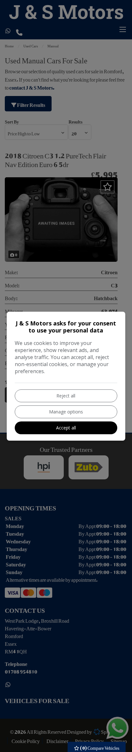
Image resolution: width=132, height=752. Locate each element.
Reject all (65, 396)
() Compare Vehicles (99, 747)
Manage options (66, 412)
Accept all (66, 428)
